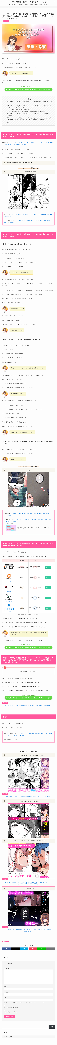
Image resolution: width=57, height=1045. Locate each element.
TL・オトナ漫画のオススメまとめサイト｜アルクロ (28, 2)
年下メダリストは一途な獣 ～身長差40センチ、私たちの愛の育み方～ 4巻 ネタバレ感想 (29, 106)
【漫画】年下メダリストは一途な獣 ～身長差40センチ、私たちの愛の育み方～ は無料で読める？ (28, 705)
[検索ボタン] (55, 1)
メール (6, 992)
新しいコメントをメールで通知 (11, 1007)
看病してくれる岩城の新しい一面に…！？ (18, 108)
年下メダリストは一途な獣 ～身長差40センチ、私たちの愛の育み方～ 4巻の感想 (27, 111)
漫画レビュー (6, 20)
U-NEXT (8, 611)
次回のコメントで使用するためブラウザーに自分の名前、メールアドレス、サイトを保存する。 (26, 1002)
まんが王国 (9, 581)
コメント (6, 968)
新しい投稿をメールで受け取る (11, 1012)
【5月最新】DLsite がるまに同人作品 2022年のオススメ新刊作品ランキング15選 (33, 528)
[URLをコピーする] (50, 948)
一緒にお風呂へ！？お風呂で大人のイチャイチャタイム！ (22, 109)
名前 (5, 986)
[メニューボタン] (1, 1)
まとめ (8, 122)
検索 (52, 1027)
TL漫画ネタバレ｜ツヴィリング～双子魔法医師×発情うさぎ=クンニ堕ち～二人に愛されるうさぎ (28, 796)
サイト (5, 997)
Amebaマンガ (9, 601)
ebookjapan (9, 591)
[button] (6, 948)
